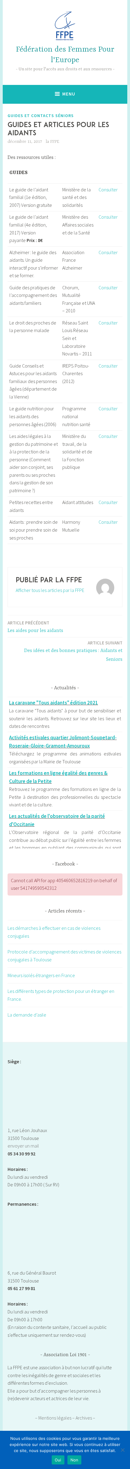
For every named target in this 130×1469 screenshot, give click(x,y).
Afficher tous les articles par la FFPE (50, 590)
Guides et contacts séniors (41, 115)
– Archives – (83, 1418)
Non (74, 1459)
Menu (68, 94)
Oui (58, 1459)
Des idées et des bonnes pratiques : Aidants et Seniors (73, 651)
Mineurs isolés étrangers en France (41, 975)
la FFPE (52, 141)
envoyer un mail (23, 1146)
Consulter (108, 190)
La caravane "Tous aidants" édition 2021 (53, 702)
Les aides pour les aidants (35, 627)
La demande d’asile (27, 1015)
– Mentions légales (53, 1418)
